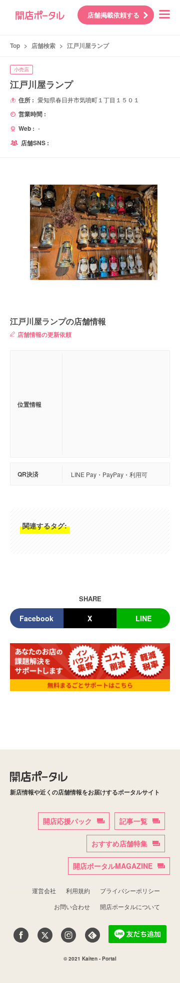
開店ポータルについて (130, 906)
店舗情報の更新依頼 (45, 334)
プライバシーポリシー (130, 890)
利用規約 (78, 890)
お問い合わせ (72, 906)
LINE (144, 618)
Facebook (37, 618)
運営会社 (44, 890)
